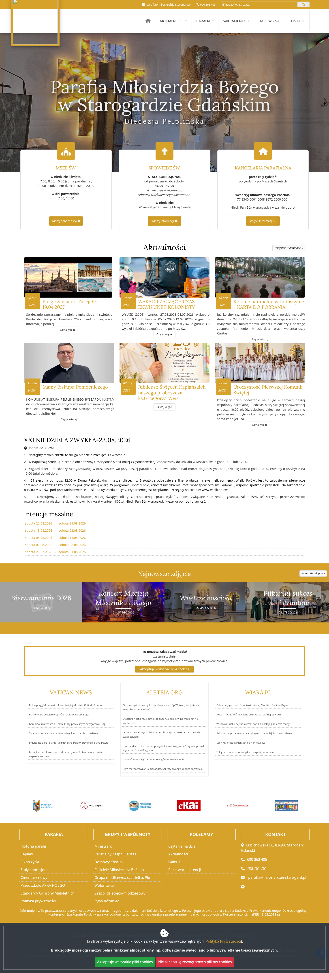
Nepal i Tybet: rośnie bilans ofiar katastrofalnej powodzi (249, 714)
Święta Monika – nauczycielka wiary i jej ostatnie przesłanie (63, 733)
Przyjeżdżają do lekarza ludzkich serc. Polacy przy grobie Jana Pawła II (69, 742)
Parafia (203, 21)
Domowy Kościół (108, 861)
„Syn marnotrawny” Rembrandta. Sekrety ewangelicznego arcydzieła (163, 768)
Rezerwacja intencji (184, 869)
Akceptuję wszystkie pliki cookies (164, 669)
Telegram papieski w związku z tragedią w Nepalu (245, 752)
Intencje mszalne (48, 514)
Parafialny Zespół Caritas (115, 854)
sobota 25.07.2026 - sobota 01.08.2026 (55, 552)
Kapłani (27, 854)
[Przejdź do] (43, 806)
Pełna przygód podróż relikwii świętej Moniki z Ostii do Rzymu (65, 705)
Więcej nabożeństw (64, 221)
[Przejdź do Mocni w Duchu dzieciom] (238, 806)
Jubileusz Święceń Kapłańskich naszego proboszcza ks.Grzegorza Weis (172, 392)
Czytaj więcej (68, 330)
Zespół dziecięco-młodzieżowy (119, 893)
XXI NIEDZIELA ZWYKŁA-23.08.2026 (77, 440)
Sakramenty (235, 21)
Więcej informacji (163, 221)
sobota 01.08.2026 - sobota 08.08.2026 (55, 545)
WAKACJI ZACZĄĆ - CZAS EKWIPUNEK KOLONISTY (166, 304)
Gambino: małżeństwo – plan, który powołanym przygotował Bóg (67, 724)
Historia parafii (33, 846)
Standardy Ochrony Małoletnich (48, 893)
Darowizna (269, 21)
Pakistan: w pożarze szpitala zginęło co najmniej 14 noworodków (254, 733)
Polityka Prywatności (223, 941)
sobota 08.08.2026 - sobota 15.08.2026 (55, 537)
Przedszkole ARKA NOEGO (43, 885)
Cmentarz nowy (34, 877)
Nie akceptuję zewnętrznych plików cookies (195, 961)
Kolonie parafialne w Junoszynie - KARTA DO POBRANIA (268, 304)
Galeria (174, 861)
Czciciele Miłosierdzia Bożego (119, 869)
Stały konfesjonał (35, 869)
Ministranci (103, 846)
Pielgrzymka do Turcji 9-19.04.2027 (70, 304)
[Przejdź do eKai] (140, 806)
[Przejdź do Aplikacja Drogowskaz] (189, 806)
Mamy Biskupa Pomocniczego (75, 387)
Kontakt (297, 21)
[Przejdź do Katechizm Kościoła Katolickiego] (286, 806)
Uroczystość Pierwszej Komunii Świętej (268, 390)
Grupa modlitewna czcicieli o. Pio (122, 877)
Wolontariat (104, 885)
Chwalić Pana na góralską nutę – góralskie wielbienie (153, 759)
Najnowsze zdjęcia (164, 574)
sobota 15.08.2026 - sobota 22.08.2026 (55, 530)
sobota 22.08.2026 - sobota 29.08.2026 (55, 523)
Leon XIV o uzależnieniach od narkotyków (240, 742)
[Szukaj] (303, 4)
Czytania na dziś (181, 846)
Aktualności (172, 21)
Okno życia (30, 861)
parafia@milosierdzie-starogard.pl (168, 4)
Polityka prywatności (38, 901)
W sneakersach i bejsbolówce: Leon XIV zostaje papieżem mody (253, 724)
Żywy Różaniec (106, 901)
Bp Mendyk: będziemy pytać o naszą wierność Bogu (59, 714)
